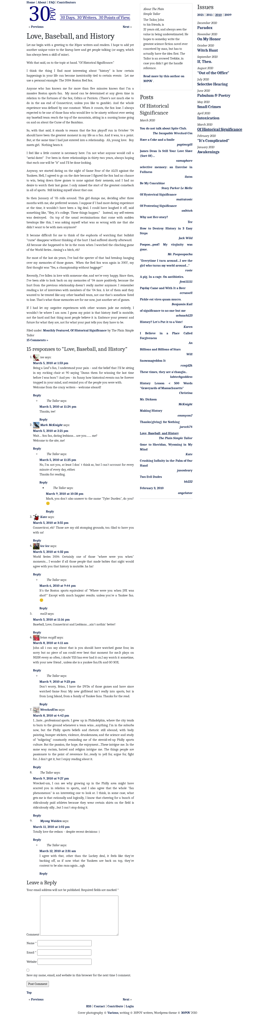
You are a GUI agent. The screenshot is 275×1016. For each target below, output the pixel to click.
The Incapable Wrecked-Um (172, 133)
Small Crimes (209, 106)
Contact (99, 1006)
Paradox (205, 27)
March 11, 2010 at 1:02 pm (51, 827)
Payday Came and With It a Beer (163, 288)
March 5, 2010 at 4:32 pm (51, 552)
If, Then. (204, 61)
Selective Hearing (212, 84)
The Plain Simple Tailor (175, 438)
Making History (151, 411)
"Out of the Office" (213, 73)
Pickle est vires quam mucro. (160, 299)
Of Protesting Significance (158, 206)
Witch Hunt (207, 50)
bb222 (188, 482)
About (42, 2)
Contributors (66, 2)
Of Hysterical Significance (158, 194)
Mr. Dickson (148, 399)
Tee (190, 222)
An (190, 343)
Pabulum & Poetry (213, 95)
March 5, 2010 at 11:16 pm (51, 619)
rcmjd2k (186, 365)
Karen (188, 327)
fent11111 (186, 281)
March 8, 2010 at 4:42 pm (51, 715)
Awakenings (208, 152)
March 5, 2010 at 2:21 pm (50, 431)
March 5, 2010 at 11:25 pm (57, 460)
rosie (188, 270)
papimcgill (184, 144)
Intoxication (208, 118)
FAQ (52, 2)
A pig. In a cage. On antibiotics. (162, 277)
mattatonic (184, 199)
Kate (43, 517)
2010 (218, 15)
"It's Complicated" (213, 140)
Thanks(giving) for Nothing (160, 422)
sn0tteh (187, 211)
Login (130, 1006)
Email (31, 952)
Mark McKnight (51, 425)
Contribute (115, 1006)
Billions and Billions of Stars (160, 349)
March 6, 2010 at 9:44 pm (57, 586)
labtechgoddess (181, 377)
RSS (88, 1006)
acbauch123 (184, 315)
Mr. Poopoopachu (180, 254)
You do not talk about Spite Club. (163, 128)
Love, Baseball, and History (159, 433)
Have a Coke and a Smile (157, 140)
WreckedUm (49, 709)
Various (113, 1013)
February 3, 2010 (152, 488)
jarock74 (186, 427)
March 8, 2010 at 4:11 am (50, 643)
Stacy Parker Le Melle (176, 188)
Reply (37, 395)
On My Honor (209, 39)
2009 (228, 15)
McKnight (185, 404)
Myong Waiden (51, 821)
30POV (185, 1013)
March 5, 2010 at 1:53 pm (50, 363)
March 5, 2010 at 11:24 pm (57, 406)
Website (32, 962)
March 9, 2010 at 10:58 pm (64, 494)
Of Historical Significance (88, 330)
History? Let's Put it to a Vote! (161, 322)
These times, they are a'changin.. (163, 372)
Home (31, 2)
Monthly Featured (56, 330)
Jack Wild (185, 238)
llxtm (188, 177)
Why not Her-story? (154, 217)
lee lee (45, 546)
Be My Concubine (152, 183)
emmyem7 (185, 415)
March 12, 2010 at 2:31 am (57, 851)
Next (126, 27)
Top (29, 992)
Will (189, 354)
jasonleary (184, 470)
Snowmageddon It (153, 361)
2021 (200, 15)
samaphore (184, 161)
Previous (37, 27)
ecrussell (186, 293)
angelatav (185, 493)
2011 (209, 15)
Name (32, 943)
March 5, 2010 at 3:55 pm (50, 523)
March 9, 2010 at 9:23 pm (57, 682)
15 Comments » (37, 340)
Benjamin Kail (182, 304)
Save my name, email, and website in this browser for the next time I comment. (79, 975)
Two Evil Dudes (151, 477)
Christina (185, 393)
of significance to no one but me (163, 311)
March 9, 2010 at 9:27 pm (51, 778)
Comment (33, 934)
